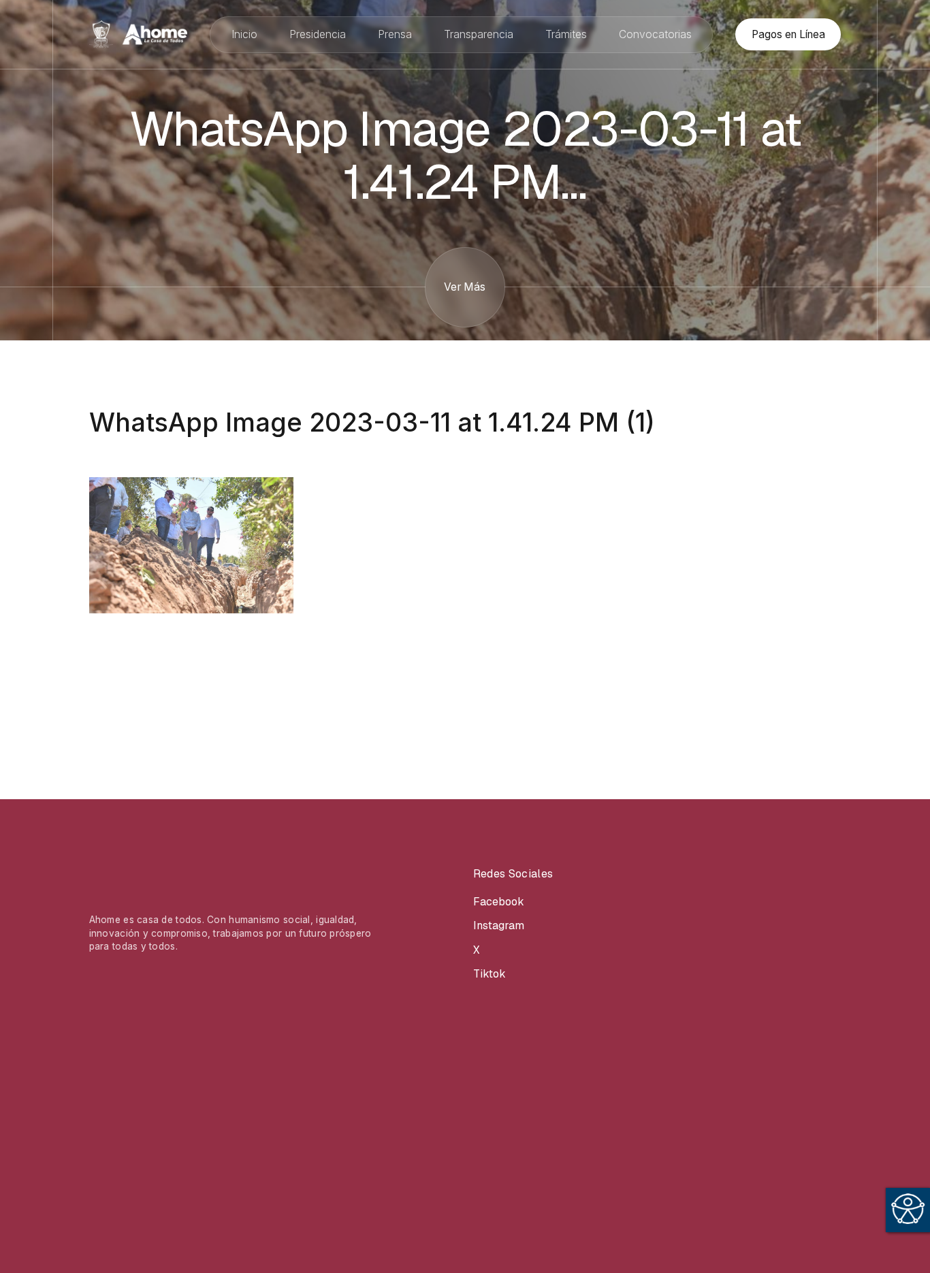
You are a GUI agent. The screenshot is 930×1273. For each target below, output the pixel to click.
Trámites (566, 34)
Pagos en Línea (788, 34)
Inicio (244, 34)
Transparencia (478, 34)
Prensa (395, 34)
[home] (138, 34)
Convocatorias (655, 34)
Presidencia (317, 34)
